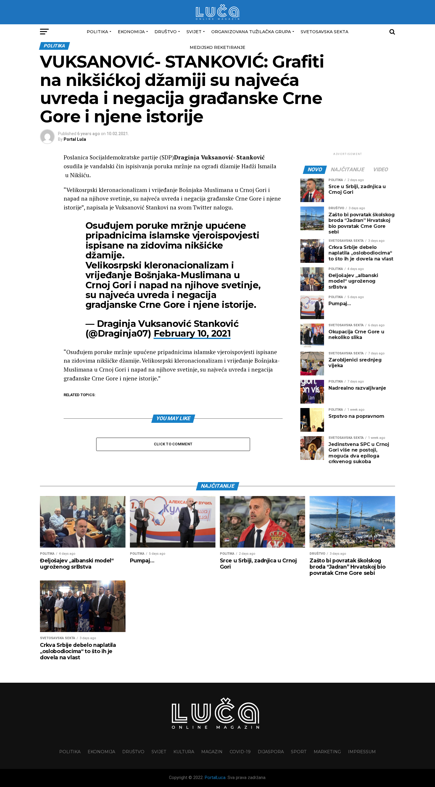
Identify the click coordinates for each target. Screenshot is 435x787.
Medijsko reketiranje (217, 47)
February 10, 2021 (192, 333)
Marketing (327, 751)
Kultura (183, 751)
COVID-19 (240, 751)
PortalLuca (215, 777)
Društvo (165, 31)
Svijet (194, 31)
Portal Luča (75, 139)
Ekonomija (131, 31)
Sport (299, 751)
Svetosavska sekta (324, 31)
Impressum (362, 751)
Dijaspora (271, 751)
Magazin (212, 751)
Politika (97, 31)
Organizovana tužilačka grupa (251, 31)
